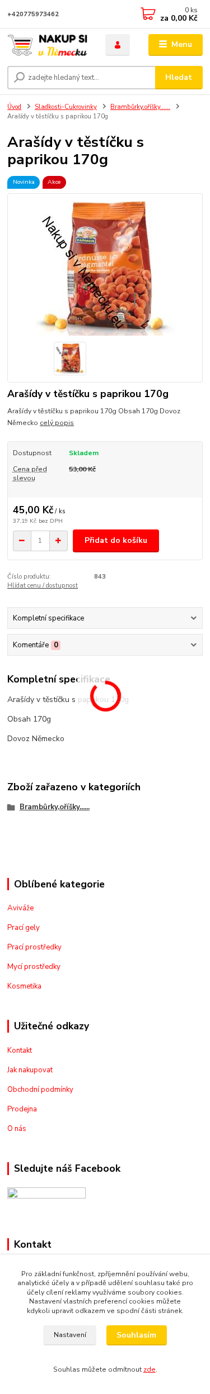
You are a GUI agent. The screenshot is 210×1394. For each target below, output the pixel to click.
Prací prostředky (34, 947)
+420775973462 (33, 14)
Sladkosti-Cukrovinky (66, 107)
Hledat (178, 77)
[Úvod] (47, 45)
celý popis (57, 422)
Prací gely (23, 928)
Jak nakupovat (30, 1070)
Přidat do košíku (116, 540)
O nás (16, 1129)
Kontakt (19, 1051)
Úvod (14, 107)
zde (149, 1369)
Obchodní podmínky (40, 1090)
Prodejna (22, 1109)
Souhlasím (136, 1335)
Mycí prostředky (33, 967)
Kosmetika (24, 986)
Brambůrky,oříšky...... (140, 107)
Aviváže (20, 908)
